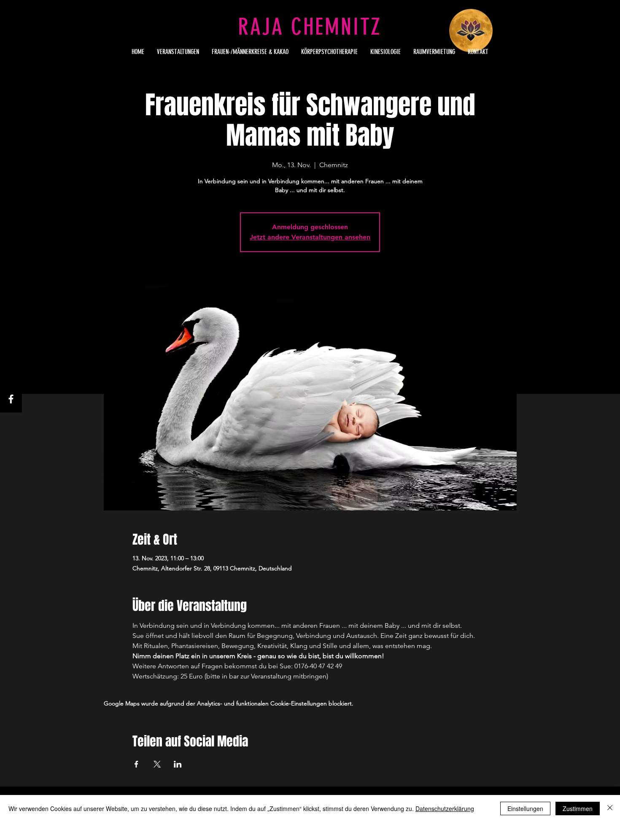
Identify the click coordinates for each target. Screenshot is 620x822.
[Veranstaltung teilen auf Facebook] (136, 764)
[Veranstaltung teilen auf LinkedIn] (178, 764)
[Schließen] (610, 808)
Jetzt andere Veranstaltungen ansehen (310, 237)
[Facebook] (11, 399)
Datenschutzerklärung (444, 808)
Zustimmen (578, 808)
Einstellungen (525, 808)
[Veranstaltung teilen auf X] (157, 764)
